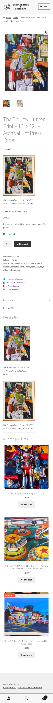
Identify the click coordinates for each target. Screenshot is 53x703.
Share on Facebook (16, 282)
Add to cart (22, 244)
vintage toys (15, 270)
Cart (40, 696)
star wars (35, 267)
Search (26, 698)
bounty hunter (36, 263)
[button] (46, 32)
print (28, 267)
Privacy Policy (9, 687)
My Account (9, 698)
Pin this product (14, 286)
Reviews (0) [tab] (8, 308)
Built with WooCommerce (30, 687)
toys (42, 267)
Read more (26, 655)
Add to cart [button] (26, 504)
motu (22, 267)
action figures (14, 263)
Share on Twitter (15, 279)
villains (6, 270)
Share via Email (14, 289)
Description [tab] (8, 300)
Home (8, 17)
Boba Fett (25, 263)
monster (6, 267)
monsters (15, 267)
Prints (15, 17)
